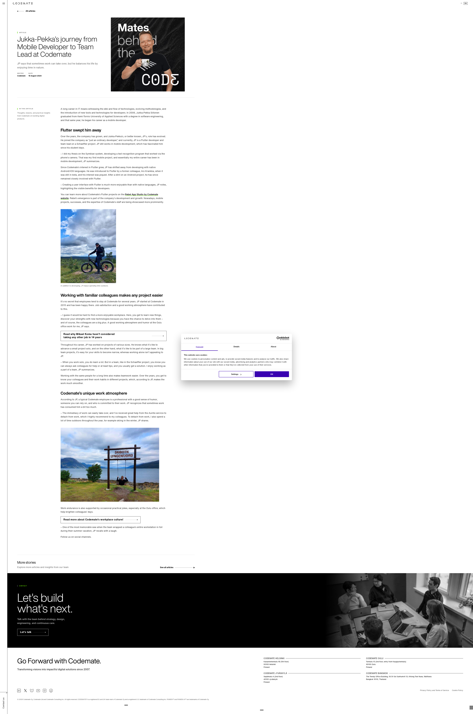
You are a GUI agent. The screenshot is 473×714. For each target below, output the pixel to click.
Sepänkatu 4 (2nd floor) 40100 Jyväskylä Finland (273, 679)
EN (466, 3)
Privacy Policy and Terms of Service (434, 690)
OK (271, 374)
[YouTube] (38, 690)
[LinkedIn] (19, 690)
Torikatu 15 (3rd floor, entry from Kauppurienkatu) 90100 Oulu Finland (386, 664)
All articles (30, 11)
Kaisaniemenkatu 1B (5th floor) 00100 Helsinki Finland (276, 664)
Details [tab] (237, 347)
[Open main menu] (3, 3)
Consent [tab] (199, 347)
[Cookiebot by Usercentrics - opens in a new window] (278, 338)
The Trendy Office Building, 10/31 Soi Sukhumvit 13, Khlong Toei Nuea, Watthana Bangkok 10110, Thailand (398, 678)
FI (461, 3)
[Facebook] (51, 690)
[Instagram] (44, 690)
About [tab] (273, 347)
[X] (25, 690)
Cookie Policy (457, 690)
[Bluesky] (32, 690)
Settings (234, 374)
